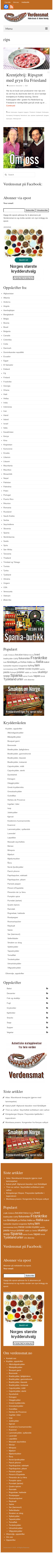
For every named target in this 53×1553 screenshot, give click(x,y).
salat (27, 672)
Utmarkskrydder (14, 963)
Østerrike (7, 600)
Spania (6, 533)
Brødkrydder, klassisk (16, 758)
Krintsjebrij (16, 115)
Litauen (6, 461)
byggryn (26, 112)
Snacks (10, 1018)
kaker (46, 662)
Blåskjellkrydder (14, 737)
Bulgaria (6, 331)
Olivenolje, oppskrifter (14, 973)
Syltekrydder (12, 947)
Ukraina (6, 579)
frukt (5, 662)
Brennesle (11, 745)
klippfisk (15, 666)
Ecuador (7, 356)
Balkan (26, 655)
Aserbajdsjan (9, 310)
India (5, 403)
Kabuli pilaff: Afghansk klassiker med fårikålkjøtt (25, 1106)
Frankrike (7, 382)
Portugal (7, 495)
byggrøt (20, 112)
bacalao (19, 654)
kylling (31, 665)
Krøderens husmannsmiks (18, 821)
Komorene (7, 449)
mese (21, 668)
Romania (7, 507)
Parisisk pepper (14, 884)
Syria (5, 545)
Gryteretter (11, 1008)
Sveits (6, 541)
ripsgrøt (46, 115)
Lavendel (11, 833)
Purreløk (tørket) (14, 900)
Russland (7, 512)
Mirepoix (11, 850)
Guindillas (11, 796)
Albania (6, 298)
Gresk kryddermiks (15, 787)
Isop (9, 808)
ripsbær (33, 115)
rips (29, 115)
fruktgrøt (38, 112)
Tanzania (7, 554)
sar (30, 672)
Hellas (6, 398)
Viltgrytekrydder (14, 968)
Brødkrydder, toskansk (17, 762)
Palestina (7, 486)
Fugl (9, 1003)
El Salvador (8, 365)
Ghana (6, 390)
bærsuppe (14, 112)
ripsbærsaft (39, 115)
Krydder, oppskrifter (13, 729)
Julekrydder (12, 812)
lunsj (16, 669)
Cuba (5, 344)
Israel (5, 424)
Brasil (5, 327)
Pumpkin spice (13, 896)
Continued (10, 106)
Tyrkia (6, 570)
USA (5, 587)
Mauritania (8, 466)
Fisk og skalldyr (13, 998)
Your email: (8, 203)
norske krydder (32, 669)
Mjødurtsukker (13, 859)
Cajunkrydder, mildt (15, 766)
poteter (20, 672)
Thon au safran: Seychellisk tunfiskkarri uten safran (27, 1110)
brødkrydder (8, 659)
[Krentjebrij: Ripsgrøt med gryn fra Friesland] (26, 58)
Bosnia (6, 323)
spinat (25, 676)
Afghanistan (8, 293)
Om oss (16, 2)
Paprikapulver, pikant (16, 880)
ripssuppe (9, 118)
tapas (37, 675)
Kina (5, 440)
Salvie (10, 930)
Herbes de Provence (16, 800)
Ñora (9, 863)
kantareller (7, 666)
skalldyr (43, 672)
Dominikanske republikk (13, 352)
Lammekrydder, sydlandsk (18, 829)
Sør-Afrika (7, 549)
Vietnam (6, 596)
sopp (6, 675)
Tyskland (7, 575)
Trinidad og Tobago (11, 562)
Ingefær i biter (13, 804)
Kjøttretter (11, 1013)
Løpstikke (11, 838)
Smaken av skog (14, 942)
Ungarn (6, 583)
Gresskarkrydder (14, 791)
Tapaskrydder (13, 951)
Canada (6, 335)
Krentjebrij (9, 115)
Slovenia (7, 528)
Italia (5, 428)
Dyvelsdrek (12, 775)
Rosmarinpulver (14, 921)
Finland (6, 377)
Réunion (7, 503)
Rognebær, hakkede (16, 913)
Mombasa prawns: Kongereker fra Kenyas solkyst (26, 1122)
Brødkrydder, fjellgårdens (18, 749)
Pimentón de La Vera (16, 892)
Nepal (5, 478)
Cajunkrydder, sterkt (16, 770)
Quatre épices (13, 905)
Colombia (7, 340)
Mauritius (7, 470)
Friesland (32, 112)
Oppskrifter (11, 1540)
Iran (5, 411)
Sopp (9, 1022)
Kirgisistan (7, 445)
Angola (6, 306)
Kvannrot (11, 825)
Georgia (6, 386)
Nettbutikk (25, 2)
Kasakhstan (8, 432)
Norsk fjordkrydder (15, 867)
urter (20, 679)
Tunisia (6, 566)
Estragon (11, 779)
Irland (5, 415)
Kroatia (6, 453)
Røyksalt (11, 926)
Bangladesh (8, 314)
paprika (42, 669)
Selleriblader (12, 938)
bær (9, 112)
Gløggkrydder (13, 783)
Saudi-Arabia (9, 516)
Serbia (6, 520)
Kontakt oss (11, 1358)
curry (15, 658)
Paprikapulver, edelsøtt (17, 875)
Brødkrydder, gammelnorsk (19, 754)
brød (37, 654)
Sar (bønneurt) (13, 934)
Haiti (5, 394)
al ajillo (5, 655)
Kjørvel (10, 817)
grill (19, 662)
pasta (6, 672)
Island (6, 419)
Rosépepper (12, 917)
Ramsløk (11, 909)
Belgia (6, 319)
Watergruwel (17, 118)
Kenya (6, 436)
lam (37, 665)
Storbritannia (8, 537)
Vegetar (10, 1032)
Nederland (24, 115)
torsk (43, 676)
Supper (10, 1027)
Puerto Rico (8, 499)
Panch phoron (13, 871)
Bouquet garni (13, 741)
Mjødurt (10, 854)
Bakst (9, 988)
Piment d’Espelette (15, 888)
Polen (5, 491)
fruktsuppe (45, 112)
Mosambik (7, 474)
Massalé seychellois (16, 842)
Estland (6, 369)
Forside (7, 2)
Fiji (4, 373)
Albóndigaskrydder (15, 733)
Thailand (7, 558)
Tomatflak (11, 955)
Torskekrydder (13, 959)
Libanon (6, 457)
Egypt (5, 361)
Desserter (19, 86)
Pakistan (7, 482)
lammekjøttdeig (8, 669)
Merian (10, 846)
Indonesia (7, 407)
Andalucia (11, 655)
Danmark (7, 348)
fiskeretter (24, 658)
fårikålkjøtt (12, 662)
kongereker (23, 666)
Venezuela (7, 591)
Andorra (6, 302)
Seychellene (8, 524)
